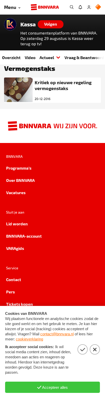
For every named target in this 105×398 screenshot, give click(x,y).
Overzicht (11, 57)
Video (30, 57)
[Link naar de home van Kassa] (10, 24)
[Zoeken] (71, 7)
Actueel (47, 57)
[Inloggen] (89, 7)
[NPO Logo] (98, 7)
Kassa (28, 24)
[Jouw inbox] (80, 7)
